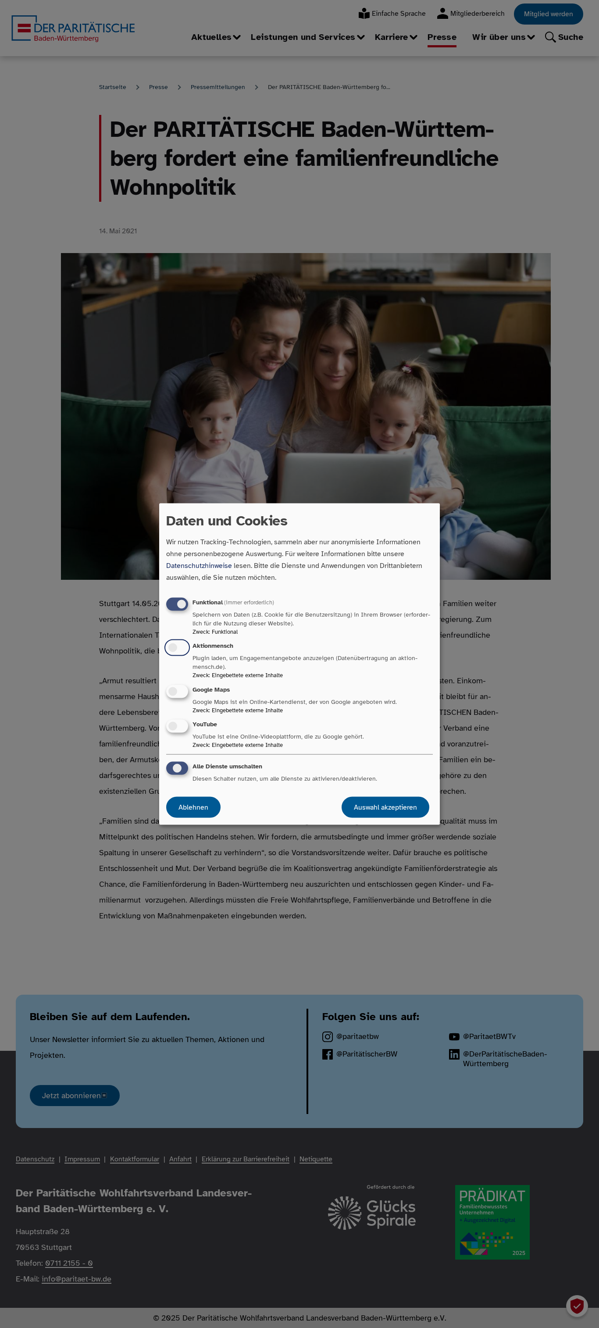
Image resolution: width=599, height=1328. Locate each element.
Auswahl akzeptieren (385, 807)
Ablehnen (193, 807)
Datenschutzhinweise (199, 565)
